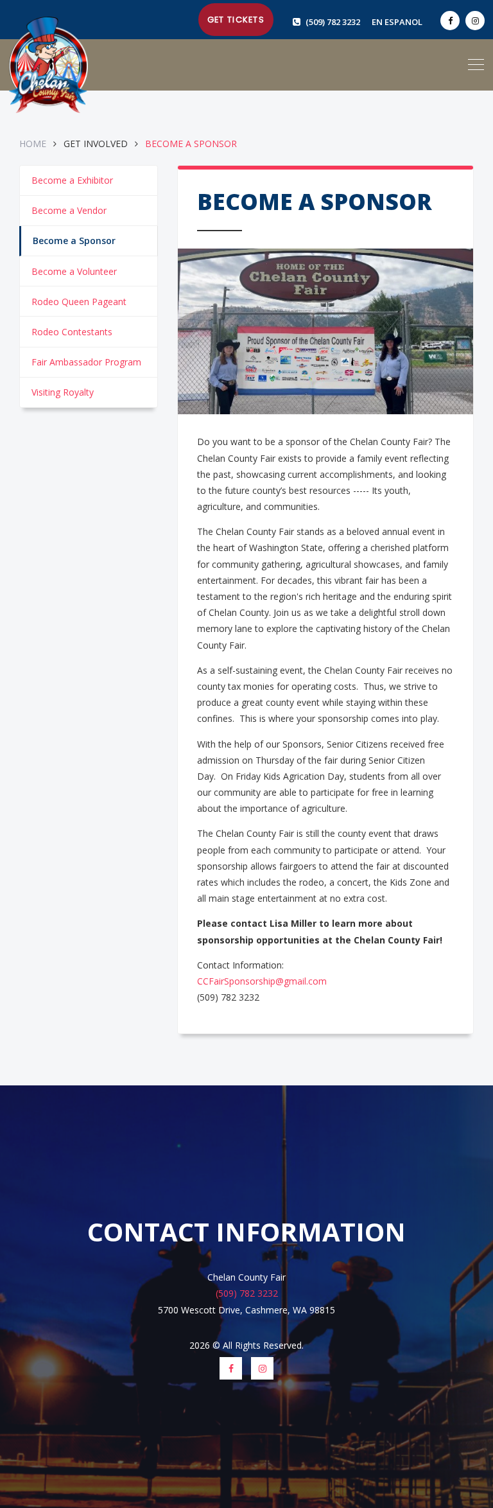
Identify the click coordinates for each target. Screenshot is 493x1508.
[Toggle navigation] (476, 64)
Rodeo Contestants (71, 332)
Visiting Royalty (62, 392)
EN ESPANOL (397, 22)
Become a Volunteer (74, 271)
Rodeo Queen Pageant (78, 301)
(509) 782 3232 (334, 22)
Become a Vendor (69, 210)
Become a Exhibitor (72, 180)
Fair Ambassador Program (86, 362)
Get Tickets (235, 19)
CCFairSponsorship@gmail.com (262, 981)
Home (34, 143)
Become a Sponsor (74, 240)
